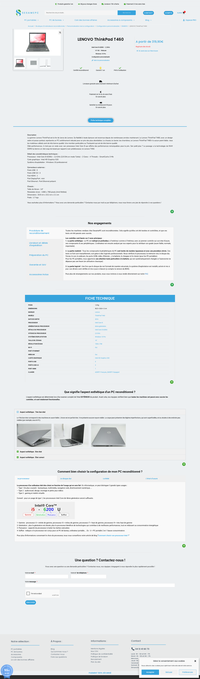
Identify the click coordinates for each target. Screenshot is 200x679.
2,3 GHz (97, 333)
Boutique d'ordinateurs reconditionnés (50, 26)
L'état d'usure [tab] (152, 478)
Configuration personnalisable (107, 26)
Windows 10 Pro (100, 337)
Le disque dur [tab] (66, 478)
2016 (96, 319)
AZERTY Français (100, 372)
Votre (29, 573)
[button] (195, 661)
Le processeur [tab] (23, 478)
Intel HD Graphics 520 (102, 358)
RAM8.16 (125, 26)
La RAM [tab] (106, 478)
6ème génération (100, 326)
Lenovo (97, 312)
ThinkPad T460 (100, 315)
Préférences (187, 672)
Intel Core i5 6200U (101, 330)
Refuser (169, 672)
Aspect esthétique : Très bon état (32, 412)
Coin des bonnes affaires (86, 20)
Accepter (150, 672)
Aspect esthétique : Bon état (31, 452)
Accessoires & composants (119, 20)
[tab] (44, 233)
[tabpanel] (118, 253)
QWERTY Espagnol (113, 372)
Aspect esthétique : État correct (32, 457)
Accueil (31, 26)
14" (96, 340)
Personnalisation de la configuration (80, 26)
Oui (96, 347)
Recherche (127, 13)
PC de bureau (55, 20)
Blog (147, 20)
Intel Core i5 (99, 323)
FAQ (146, 274)
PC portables (30, 20)
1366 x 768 (98, 344)
